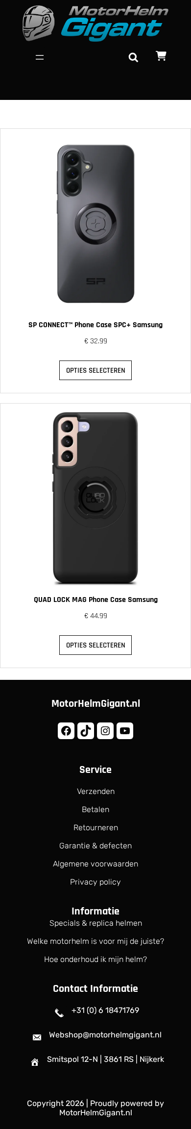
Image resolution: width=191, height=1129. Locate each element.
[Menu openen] (39, 57)
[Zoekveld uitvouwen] (133, 57)
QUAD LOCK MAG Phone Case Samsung (96, 600)
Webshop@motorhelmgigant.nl (105, 1034)
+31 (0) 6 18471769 (105, 1010)
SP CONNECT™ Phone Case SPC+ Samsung (95, 325)
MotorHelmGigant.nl (95, 704)
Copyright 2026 (55, 1103)
